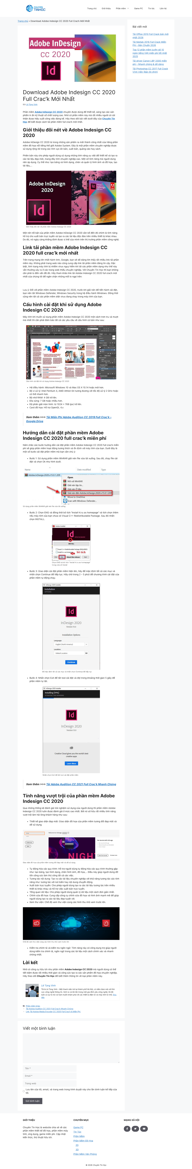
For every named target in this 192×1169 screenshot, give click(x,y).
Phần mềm (121, 8)
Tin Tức (77, 1132)
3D (77, 1149)
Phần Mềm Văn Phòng (85, 1154)
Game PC (138, 8)
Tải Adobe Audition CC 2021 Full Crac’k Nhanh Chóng (81, 784)
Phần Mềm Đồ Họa (83, 1140)
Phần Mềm (79, 1136)
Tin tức (151, 8)
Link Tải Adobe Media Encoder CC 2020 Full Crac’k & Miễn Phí (53, 1011)
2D (77, 1145)
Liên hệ (163, 8)
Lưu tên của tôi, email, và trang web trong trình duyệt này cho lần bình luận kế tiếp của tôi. (71, 1091)
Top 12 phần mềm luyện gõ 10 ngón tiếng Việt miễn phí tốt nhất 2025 (150, 53)
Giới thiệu (106, 8)
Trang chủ (92, 8)
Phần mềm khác (33, 1006)
